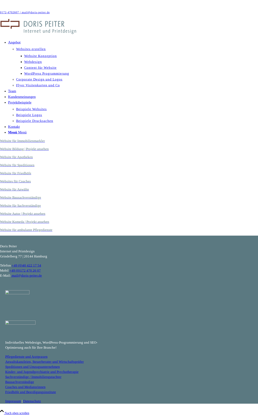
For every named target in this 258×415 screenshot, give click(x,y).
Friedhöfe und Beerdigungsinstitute (30, 392)
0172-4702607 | (11, 12)
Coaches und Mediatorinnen (25, 387)
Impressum (13, 401)
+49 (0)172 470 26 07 (25, 270)
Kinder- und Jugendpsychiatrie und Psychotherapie (42, 372)
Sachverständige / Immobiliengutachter (33, 377)
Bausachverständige (19, 382)
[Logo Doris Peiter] (81, 33)
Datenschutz (32, 401)
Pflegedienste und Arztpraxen (26, 357)
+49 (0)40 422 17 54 (26, 265)
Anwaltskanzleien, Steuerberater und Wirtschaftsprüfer (44, 362)
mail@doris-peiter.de (36, 12)
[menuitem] (133, 63)
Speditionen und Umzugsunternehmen (32, 367)
